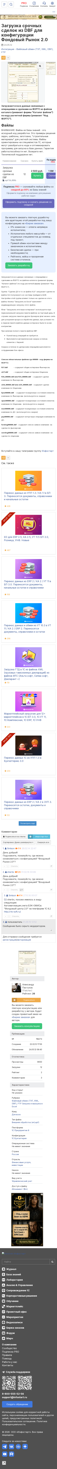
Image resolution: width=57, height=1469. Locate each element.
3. (5, 895)
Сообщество (9, 1348)
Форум (10, 1333)
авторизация (24, 939)
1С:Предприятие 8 (20, 1130)
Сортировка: (17, 842)
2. (4, 872)
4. (4, 922)
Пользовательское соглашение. (19, 1421)
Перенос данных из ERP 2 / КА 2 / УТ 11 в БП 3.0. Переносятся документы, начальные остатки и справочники (27, 584)
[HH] (18, 1447)
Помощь (7, 1358)
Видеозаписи (14, 1322)
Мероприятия (14, 1317)
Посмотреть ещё (27, 823)
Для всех (16, 1114)
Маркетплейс (14, 1306)
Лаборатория (14, 1279)
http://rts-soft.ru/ (12, 911)
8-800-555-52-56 (13, 1393)
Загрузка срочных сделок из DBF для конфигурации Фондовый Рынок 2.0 (24, 32)
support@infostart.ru (14, 1397)
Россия (15, 1154)
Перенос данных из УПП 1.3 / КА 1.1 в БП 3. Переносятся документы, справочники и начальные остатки (28, 496)
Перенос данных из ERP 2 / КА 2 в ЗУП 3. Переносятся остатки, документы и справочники (28, 805)
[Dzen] (25, 1447)
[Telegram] (4, 1447)
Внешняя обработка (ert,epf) (25, 1122)
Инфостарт (48, 451)
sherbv (10, 872)
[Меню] (4, 4)
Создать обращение (17, 1404)
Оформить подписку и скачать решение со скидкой (28, 203)
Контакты (7, 1365)
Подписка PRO (10, 1351)
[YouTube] (4, 1454)
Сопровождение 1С (18, 1290)
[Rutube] (11, 1454)
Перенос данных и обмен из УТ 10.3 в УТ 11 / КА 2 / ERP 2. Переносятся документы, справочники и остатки (27, 628)
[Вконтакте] (11, 1447)
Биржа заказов (15, 1327)
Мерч (9, 1338)
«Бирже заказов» (34, 223)
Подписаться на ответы (15, 836)
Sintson (11, 848)
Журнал (11, 1269)
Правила (7, 1355)
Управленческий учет (22, 1181)
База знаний (13, 1274)
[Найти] (52, 1261)
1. (3, 848)
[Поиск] (11, 4)
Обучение (12, 1301)
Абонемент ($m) (20, 1189)
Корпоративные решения (21, 1295)
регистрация (9, 939)
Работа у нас (9, 1362)
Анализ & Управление (19, 1285)
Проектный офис (16, 1311)
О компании (9, 1344)
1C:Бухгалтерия (19, 1138)
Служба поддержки (18, 1372)
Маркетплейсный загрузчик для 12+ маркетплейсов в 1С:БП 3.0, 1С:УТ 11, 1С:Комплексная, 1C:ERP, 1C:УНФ (25, 716)
